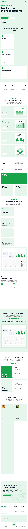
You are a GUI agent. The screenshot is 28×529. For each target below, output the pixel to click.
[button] (12, 477)
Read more (4, 46)
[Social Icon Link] (1, 513)
